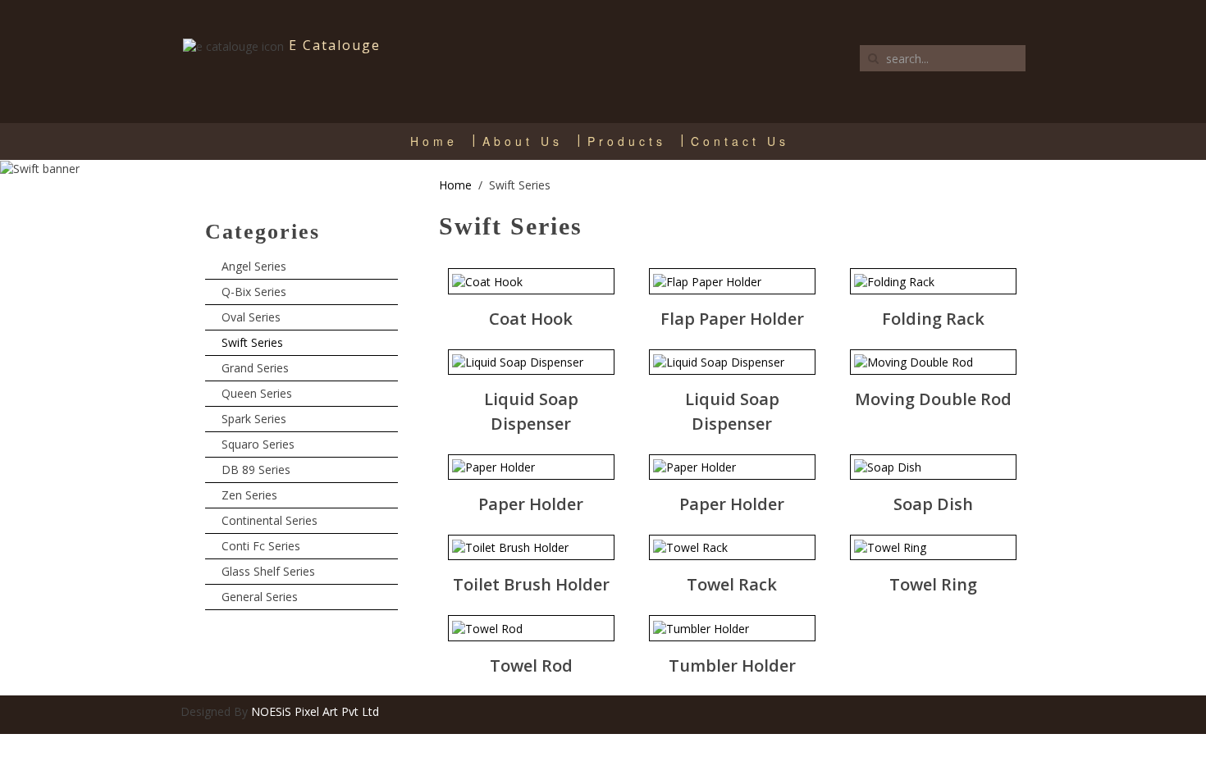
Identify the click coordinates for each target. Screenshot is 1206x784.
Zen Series (249, 495)
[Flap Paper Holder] (707, 280)
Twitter (944, 713)
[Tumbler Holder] (701, 627)
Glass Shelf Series (268, 571)
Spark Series (254, 418)
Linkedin (976, 713)
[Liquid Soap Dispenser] (517, 362)
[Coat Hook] (487, 280)
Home (434, 141)
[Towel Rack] (690, 547)
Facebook (912, 713)
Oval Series (251, 317)
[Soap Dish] (887, 467)
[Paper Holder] (493, 467)
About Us (522, 141)
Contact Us (740, 141)
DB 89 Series (256, 469)
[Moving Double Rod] (913, 362)
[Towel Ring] (890, 547)
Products (626, 141)
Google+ (1008, 713)
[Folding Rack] (894, 280)
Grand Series (255, 368)
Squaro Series (258, 444)
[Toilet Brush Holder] (510, 547)
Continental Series (269, 520)
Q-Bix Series (254, 291)
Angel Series (254, 266)
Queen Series (257, 393)
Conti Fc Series (261, 546)
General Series (260, 596)
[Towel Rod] (487, 627)
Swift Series (252, 342)
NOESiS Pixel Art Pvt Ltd (315, 711)
